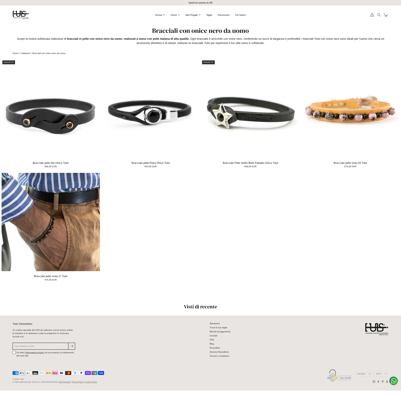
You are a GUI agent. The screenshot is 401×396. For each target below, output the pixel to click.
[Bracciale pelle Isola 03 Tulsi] (350, 109)
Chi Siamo (240, 15)
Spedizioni (215, 323)
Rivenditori (215, 348)
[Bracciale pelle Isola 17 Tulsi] (51, 222)
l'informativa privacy (34, 352)
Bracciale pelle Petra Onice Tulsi (150, 162)
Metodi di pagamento (220, 331)
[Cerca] (379, 14)
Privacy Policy (78, 382)
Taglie (209, 15)
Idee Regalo (191, 15)
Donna (158, 15)
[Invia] (71, 346)
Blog (212, 343)
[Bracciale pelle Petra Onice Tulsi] (151, 109)
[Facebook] (378, 381)
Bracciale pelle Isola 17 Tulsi (51, 276)
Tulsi (22, 379)
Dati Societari (64, 382)
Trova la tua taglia (218, 327)
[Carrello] (385, 14)
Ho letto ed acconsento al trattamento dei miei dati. (45, 354)
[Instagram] (373, 381)
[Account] (372, 14)
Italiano (361, 374)
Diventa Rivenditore (219, 352)
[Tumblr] (387, 381)
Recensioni (223, 15)
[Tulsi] (21, 15)
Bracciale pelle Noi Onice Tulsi (51, 162)
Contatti (213, 335)
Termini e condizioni (219, 356)
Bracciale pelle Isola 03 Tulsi (350, 162)
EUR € (378, 374)
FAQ (212, 339)
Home (15, 53)
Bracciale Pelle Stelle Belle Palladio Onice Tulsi (250, 162)
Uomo (174, 15)
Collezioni (25, 53)
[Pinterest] (382, 381)
